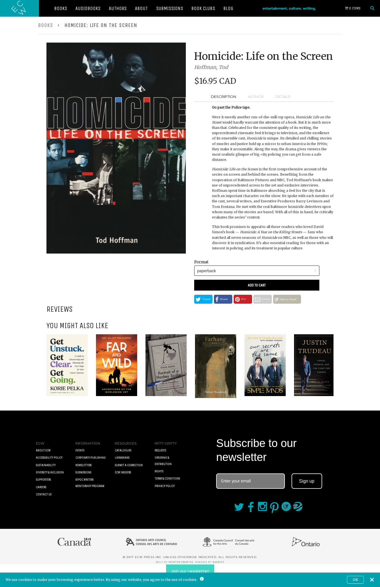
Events (79, 450)
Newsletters (83, 465)
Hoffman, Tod (211, 67)
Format (201, 261)
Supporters (43, 479)
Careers (41, 487)
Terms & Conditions (167, 478)
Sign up (306, 481)
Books (60, 8)
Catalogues (123, 450)
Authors (118, 8)
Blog (228, 8)
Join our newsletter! (190, 571)
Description (223, 96)
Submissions (169, 8)
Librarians (122, 457)
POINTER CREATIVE (181, 562)
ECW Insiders (123, 472)
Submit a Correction (129, 465)
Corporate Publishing (90, 457)
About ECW (43, 450)
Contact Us (43, 494)
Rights (159, 471)
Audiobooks (87, 8)
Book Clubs (203, 8)
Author (256, 96)
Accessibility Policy (49, 457)
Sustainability (46, 465)
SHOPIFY (218, 562)
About (141, 8)
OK (355, 580)
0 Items (354, 8)
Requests (160, 450)
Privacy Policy (165, 486)
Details (282, 96)
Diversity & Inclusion (50, 472)
